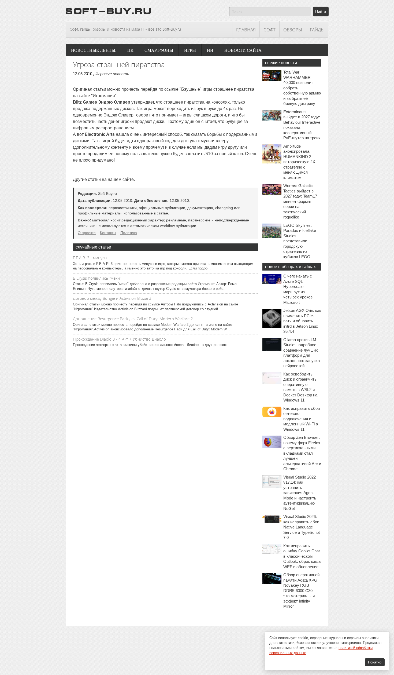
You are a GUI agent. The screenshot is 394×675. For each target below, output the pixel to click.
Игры (190, 50)
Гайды (317, 30)
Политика (128, 233)
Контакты (108, 233)
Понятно (374, 662)
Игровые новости (112, 73)
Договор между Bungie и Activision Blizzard (112, 298)
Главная (246, 30)
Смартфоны (158, 50)
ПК (130, 50)
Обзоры (292, 30)
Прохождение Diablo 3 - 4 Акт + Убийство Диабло (119, 339)
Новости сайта (243, 50)
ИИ (210, 50)
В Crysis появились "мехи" (97, 278)
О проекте (87, 233)
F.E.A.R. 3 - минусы (90, 257)
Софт (269, 30)
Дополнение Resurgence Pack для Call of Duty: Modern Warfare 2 (133, 318)
